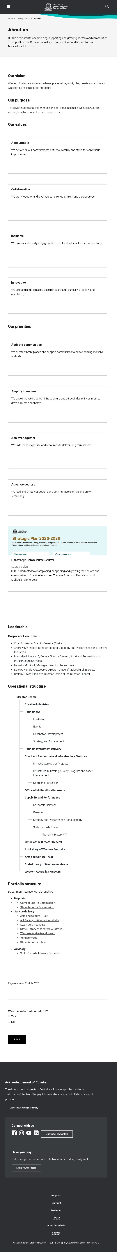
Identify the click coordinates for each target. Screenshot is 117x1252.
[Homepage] (56, 7)
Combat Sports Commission (37, 903)
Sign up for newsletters (57, 1134)
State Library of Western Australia (41, 929)
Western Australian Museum (37, 933)
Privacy (56, 1218)
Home (10, 18)
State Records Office (33, 942)
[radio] (9, 1016)
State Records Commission (37, 907)
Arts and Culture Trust (34, 916)
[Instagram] (21, 1132)
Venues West (28, 938)
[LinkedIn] (36, 1132)
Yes (13, 1016)
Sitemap (56, 1232)
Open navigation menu (7, 5)
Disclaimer (56, 1210)
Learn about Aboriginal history (24, 1107)
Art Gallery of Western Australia (39, 920)
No (13, 1022)
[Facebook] (14, 1132)
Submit (17, 1039)
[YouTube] (28, 1132)
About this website (56, 1225)
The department (23, 18)
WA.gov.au (56, 1195)
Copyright (56, 1203)
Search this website (105, 5)
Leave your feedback (26, 1167)
